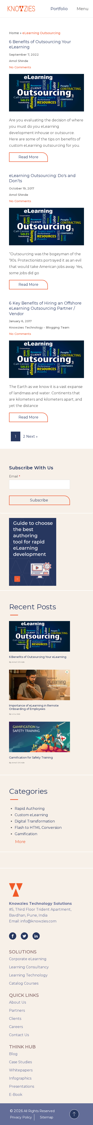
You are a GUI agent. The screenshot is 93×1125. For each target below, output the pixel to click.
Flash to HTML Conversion (38, 827)
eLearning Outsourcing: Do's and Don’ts (42, 178)
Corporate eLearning (27, 959)
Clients (15, 1018)
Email (14, 476)
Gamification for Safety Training (31, 757)
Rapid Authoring (30, 808)
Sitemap (46, 1117)
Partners (17, 1010)
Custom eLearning (31, 815)
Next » (32, 436)
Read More (28, 157)
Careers (16, 1027)
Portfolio (59, 8)
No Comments (20, 67)
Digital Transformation (35, 821)
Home (14, 33)
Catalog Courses (23, 983)
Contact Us (19, 1035)
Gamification (26, 834)
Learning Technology (28, 975)
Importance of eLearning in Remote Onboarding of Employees (34, 707)
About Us (17, 1002)
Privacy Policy (21, 1117)
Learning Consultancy (29, 967)
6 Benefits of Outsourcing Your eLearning (40, 44)
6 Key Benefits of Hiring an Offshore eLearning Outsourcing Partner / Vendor (45, 308)
